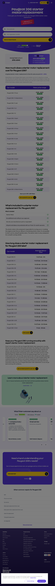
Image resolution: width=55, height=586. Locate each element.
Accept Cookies (41, 581)
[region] (24, 578)
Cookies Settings (30, 581)
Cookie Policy (33, 577)
